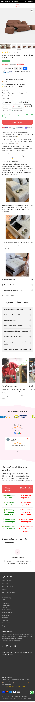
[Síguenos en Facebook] (3, 647)
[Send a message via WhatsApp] (32, 692)
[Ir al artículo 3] (8, 46)
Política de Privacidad (5, 617)
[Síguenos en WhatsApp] (15, 647)
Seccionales (5, 584)
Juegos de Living (7, 587)
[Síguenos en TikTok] (11, 647)
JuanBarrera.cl (27, 699)
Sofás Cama (5, 590)
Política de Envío (7, 613)
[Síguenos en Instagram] (7, 647)
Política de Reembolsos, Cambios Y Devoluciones (6, 607)
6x (20, 68)
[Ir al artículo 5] (19, 46)
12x (25, 68)
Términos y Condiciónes (6, 623)
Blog (3, 627)
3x (16, 68)
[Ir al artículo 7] (29, 46)
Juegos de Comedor (8, 593)
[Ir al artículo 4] (14, 46)
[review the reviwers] (27, 439)
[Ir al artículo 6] (24, 46)
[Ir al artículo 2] (3, 46)
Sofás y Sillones (7, 581)
